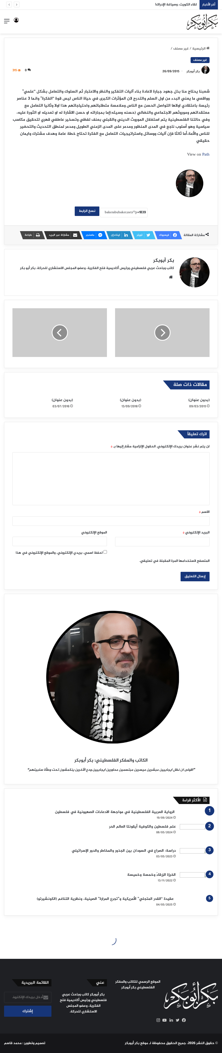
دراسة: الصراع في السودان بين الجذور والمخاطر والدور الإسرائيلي (124, 851)
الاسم (204, 512)
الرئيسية (199, 49)
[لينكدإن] (169, 1020)
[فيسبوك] (182, 1020)
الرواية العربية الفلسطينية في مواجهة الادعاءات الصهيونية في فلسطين (115, 812)
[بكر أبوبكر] (202, 22)
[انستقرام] (157, 1020)
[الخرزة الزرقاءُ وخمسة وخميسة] (195, 882)
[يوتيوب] (163, 1020)
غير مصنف (181, 49)
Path (206, 154)
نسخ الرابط (87, 211)
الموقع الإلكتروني (94, 533)
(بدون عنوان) (199, 400)
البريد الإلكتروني (196, 533)
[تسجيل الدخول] (16, 24)
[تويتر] (176, 1020)
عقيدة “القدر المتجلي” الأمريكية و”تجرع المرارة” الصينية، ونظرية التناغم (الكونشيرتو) (106, 899)
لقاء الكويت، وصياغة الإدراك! (176, 5)
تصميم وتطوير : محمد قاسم (24, 1043)
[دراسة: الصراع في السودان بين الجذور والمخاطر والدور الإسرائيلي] (195, 858)
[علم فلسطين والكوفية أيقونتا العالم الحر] (195, 834)
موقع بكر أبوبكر (136, 1043)
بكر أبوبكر (193, 71)
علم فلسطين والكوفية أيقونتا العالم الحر (142, 827)
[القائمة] (6, 24)
